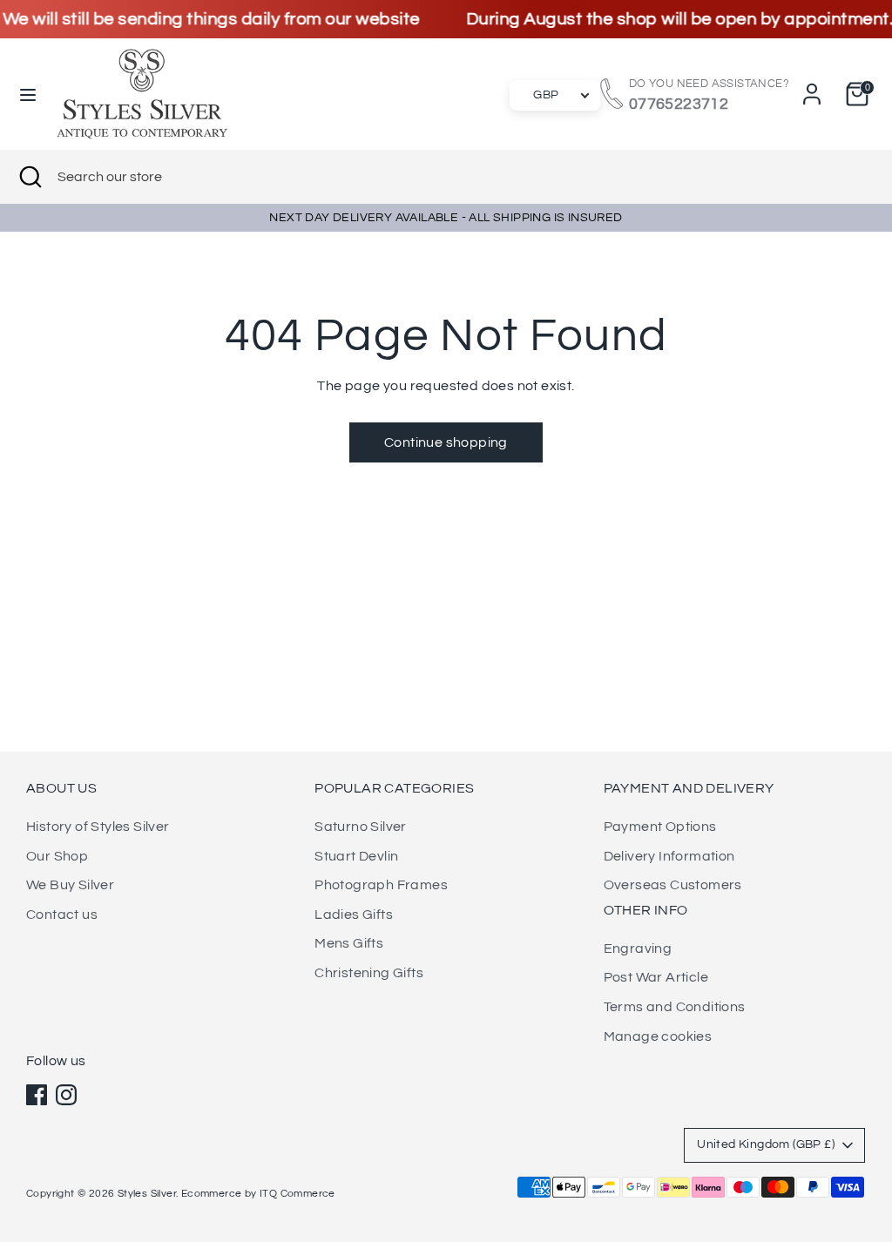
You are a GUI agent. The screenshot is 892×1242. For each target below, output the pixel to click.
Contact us (62, 914)
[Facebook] (36, 1094)
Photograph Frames (381, 885)
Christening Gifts (368, 973)
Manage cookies (658, 1036)
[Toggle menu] (27, 93)
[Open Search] (28, 177)
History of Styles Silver (98, 827)
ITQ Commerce (297, 1193)
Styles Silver (147, 1193)
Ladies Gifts (353, 914)
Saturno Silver (360, 827)
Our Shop (57, 856)
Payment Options (660, 827)
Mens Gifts (348, 943)
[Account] (811, 94)
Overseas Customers (673, 885)
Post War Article (656, 977)
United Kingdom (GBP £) (766, 1144)
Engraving (638, 948)
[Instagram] (66, 1094)
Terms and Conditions (675, 1007)
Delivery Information (669, 856)
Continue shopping (446, 442)
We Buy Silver (70, 885)
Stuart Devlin (356, 856)
